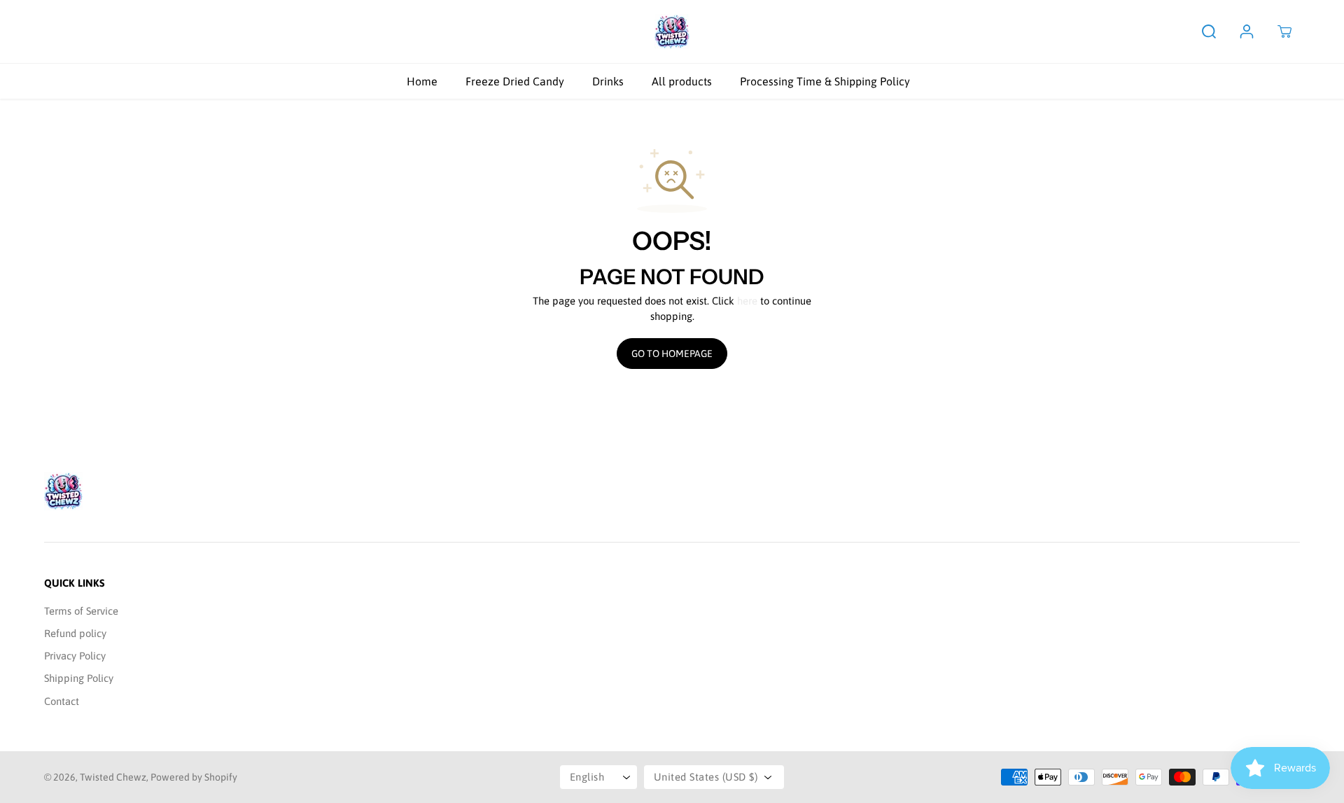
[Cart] (1284, 31)
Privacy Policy (75, 656)
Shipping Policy (78, 678)
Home (422, 81)
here (747, 301)
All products (682, 81)
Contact (61, 701)
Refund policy (75, 633)
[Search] (1209, 31)
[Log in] (1246, 31)
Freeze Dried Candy (514, 81)
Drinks (608, 81)
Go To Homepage (672, 353)
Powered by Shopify (193, 777)
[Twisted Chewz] (672, 31)
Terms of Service (81, 611)
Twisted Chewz (113, 777)
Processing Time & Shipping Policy (825, 81)
